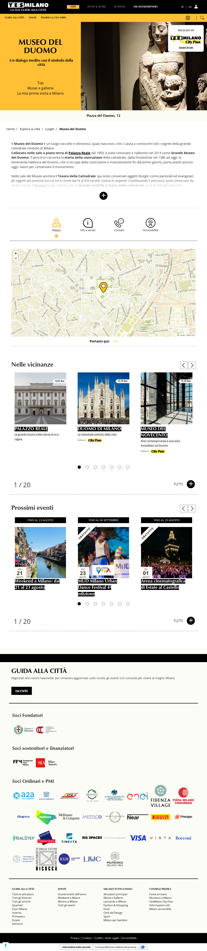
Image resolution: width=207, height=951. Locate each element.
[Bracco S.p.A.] (92, 796)
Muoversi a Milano (160, 898)
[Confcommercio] (114, 796)
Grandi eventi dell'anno (72, 894)
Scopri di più (186, 47)
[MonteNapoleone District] (114, 817)
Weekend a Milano (69, 898)
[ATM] (69, 796)
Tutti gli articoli (21, 901)
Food (107, 909)
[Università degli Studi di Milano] (23, 859)
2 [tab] (87, 467)
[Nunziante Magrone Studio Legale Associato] (114, 838)
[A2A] (23, 796)
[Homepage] (28, 5)
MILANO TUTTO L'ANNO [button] (118, 889)
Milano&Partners (145, 7)
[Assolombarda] (46, 796)
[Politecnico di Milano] (114, 859)
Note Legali (112, 938)
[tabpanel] (40, 415)
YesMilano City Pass (161, 901)
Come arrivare (158, 894)
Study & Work (96, 7)
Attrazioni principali (115, 894)
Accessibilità (129, 938)
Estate (16, 920)
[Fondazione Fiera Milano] (23, 763)
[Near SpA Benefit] (137, 817)
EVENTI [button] (62, 889)
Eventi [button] (32, 18)
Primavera (18, 916)
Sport (107, 916)
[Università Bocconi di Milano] (183, 838)
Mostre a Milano (68, 901)
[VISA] (137, 838)
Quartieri (17, 905)
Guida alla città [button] (14, 18)
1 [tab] (79, 467)
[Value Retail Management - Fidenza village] (160, 796)
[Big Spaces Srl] (92, 838)
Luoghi (49, 129)
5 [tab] (111, 467)
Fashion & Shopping (116, 905)
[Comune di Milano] (23, 730)
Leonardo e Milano (115, 901)
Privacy (75, 938)
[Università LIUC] (92, 859)
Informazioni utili (159, 905)
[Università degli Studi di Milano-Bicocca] (46, 859)
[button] (103, 287)
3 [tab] (95, 467)
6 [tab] (119, 467)
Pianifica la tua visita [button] (53, 18)
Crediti (98, 938)
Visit (73, 7)
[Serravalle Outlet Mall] (46, 838)
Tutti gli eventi (66, 905)
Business (119, 7)
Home (10, 129)
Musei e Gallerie (113, 898)
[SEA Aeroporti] (46, 763)
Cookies (87, 938)
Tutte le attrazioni (23, 894)
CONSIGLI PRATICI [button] (160, 889)
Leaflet (182, 335)
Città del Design (113, 913)
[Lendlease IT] (46, 817)
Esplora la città (30, 129)
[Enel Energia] (137, 796)
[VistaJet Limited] (160, 838)
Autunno (17, 924)
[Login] (196, 7)
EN (190, 6)
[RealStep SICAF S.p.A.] (23, 838)
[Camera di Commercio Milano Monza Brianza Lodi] (46, 730)
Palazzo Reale (79, 153)
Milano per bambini (115, 920)
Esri (193, 335)
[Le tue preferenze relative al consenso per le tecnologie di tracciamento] (6, 945)
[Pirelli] (160, 817)
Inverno (17, 913)
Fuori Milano (19, 909)
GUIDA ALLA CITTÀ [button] (23, 889)
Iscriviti (21, 691)
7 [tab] (127, 467)
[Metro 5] (92, 817)
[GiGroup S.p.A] (23, 817)
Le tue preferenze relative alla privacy (115, 947)
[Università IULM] (69, 859)
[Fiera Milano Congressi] (183, 796)
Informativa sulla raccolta (76, 947)
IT (182, 6)
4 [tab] (103, 467)
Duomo (40, 185)
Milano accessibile (160, 909)
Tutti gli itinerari (22, 898)
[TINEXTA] (69, 838)
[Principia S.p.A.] (183, 817)
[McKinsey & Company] (69, 817)
